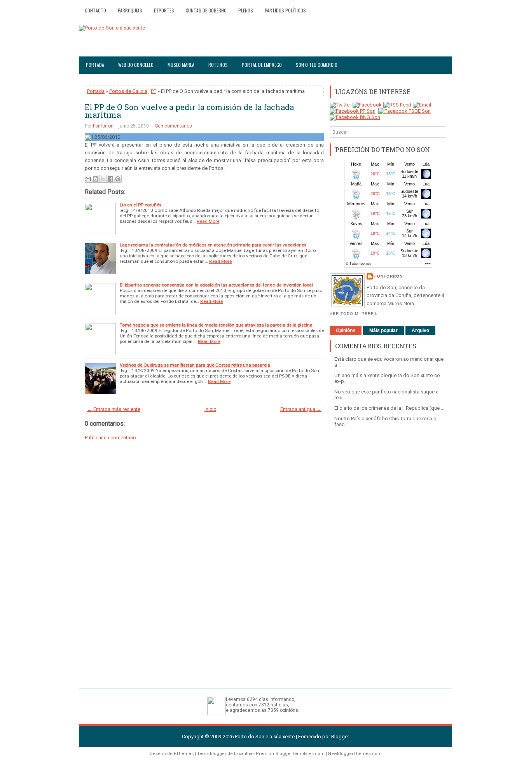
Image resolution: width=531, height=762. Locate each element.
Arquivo (420, 330)
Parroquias (130, 10)
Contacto (95, 10)
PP (153, 91)
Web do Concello (136, 64)
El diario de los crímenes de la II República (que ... (389, 408)
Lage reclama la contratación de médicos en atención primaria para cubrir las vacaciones (213, 245)
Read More (208, 221)
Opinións (345, 330)
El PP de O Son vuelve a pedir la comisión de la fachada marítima (189, 111)
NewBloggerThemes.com (355, 753)
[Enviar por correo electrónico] (88, 179)
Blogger (340, 736)
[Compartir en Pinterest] (118, 179)
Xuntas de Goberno (206, 10)
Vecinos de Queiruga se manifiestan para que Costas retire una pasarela (195, 365)
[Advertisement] (388, 554)
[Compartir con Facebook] (110, 179)
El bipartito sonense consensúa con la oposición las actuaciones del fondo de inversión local (216, 285)
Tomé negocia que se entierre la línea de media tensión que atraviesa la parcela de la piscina (216, 325)
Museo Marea (181, 64)
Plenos (245, 10)
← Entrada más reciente (113, 409)
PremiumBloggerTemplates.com (290, 753)
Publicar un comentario (110, 437)
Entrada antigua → (300, 409)
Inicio (210, 409)
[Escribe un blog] (96, 179)
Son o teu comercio (316, 64)
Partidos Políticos (285, 10)
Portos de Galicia (128, 91)
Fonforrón (103, 126)
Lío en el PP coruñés (140, 205)
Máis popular (383, 330)
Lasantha (243, 753)
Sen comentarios (173, 126)
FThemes (184, 753)
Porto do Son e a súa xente (265, 736)
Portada (95, 64)
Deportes (164, 10)
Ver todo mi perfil (354, 313)
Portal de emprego (262, 64)
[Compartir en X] (103, 179)
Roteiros (218, 64)
